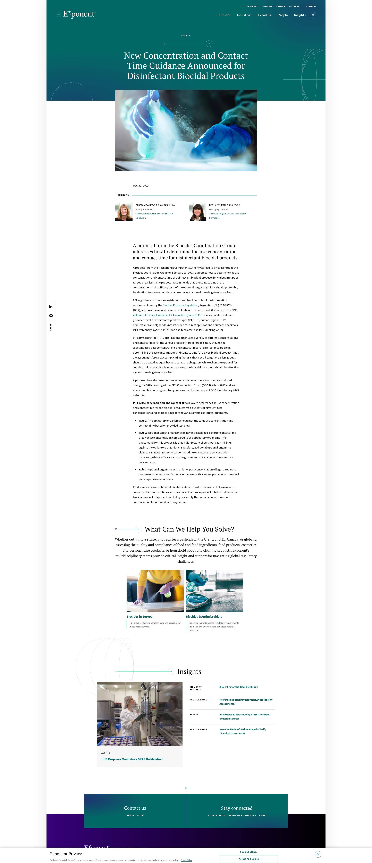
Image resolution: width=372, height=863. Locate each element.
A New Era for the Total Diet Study (238, 687)
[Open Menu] (58, 13)
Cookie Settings (248, 851)
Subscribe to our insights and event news (237, 815)
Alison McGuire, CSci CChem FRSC (155, 204)
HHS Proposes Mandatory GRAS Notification (132, 759)
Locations (310, 6)
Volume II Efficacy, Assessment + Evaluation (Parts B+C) (167, 315)
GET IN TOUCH (135, 815)
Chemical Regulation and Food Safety (154, 213)
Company (267, 6)
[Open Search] (313, 15)
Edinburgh (140, 217)
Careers (280, 6)
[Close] (318, 854)
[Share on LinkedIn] (50, 306)
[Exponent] (79, 15)
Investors (295, 6)
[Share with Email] (50, 315)
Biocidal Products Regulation (180, 305)
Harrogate (214, 217)
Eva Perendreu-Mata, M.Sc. (224, 204)
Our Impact (253, 6)
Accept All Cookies (249, 858)
